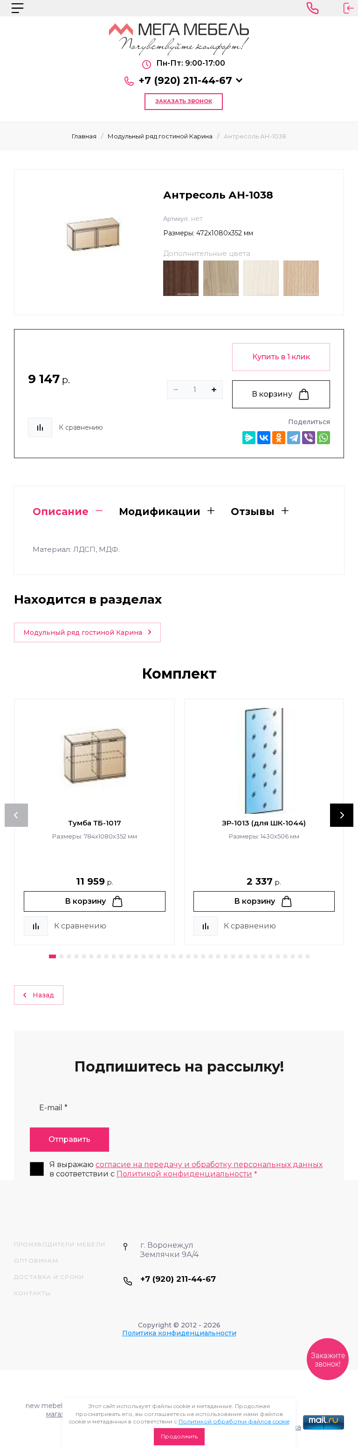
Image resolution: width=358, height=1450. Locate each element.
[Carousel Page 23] (218, 956)
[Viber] (308, 437)
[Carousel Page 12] (136, 956)
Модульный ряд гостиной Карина (160, 136)
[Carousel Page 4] (76, 956)
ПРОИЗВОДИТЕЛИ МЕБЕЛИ (59, 1244)
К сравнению (81, 427)
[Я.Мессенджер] (248, 437)
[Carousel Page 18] (181, 956)
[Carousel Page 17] (173, 956)
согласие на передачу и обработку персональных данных (209, 1164)
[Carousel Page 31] (278, 956)
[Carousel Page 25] (233, 956)
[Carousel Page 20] (196, 956)
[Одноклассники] (278, 437)
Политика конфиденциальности (179, 1333)
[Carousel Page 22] (211, 956)
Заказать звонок (183, 101)
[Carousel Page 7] (99, 956)
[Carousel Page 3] (69, 956)
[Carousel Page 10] (121, 956)
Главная (84, 136)
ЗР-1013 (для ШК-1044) (264, 822)
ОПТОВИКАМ (36, 1260)
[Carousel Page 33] (293, 956)
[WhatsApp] (323, 437)
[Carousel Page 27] (248, 956)
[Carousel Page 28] (255, 956)
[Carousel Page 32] (285, 956)
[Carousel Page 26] (240, 956)
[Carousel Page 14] (151, 956)
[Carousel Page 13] (143, 956)
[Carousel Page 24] (225, 956)
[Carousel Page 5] (84, 956)
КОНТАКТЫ (32, 1293)
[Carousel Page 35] (308, 956)
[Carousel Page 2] (61, 956)
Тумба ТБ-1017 (94, 822)
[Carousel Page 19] (188, 956)
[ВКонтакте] (263, 437)
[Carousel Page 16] (166, 956)
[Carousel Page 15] (158, 956)
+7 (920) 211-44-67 (185, 80)
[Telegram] (293, 437)
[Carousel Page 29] (263, 956)
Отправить (69, 1139)
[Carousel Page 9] (114, 956)
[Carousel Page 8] (106, 956)
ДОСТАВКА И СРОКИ (49, 1276)
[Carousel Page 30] (270, 956)
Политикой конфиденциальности (184, 1173)
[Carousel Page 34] (300, 956)
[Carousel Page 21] (203, 956)
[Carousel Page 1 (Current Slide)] (52, 956)
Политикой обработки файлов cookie (234, 1421)
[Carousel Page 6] (91, 956)
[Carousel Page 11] (129, 956)
